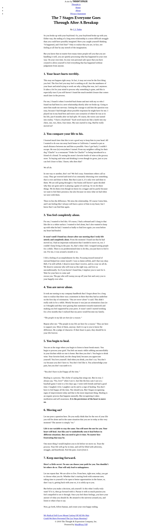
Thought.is (76, 4)
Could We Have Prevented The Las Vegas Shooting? (65, 518)
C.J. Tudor (77, 29)
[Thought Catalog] (80, 1)
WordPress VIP (81, 524)
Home (78, 8)
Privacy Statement (78, 14)
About (78, 10)
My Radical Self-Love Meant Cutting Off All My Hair (66, 515)
